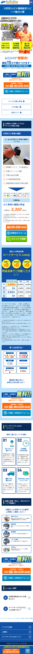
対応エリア (15, 112)
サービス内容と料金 (15, 101)
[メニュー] (31, 2)
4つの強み (15, 107)
